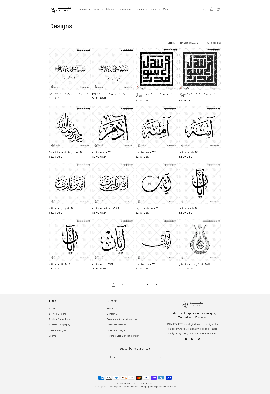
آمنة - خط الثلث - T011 (146, 152)
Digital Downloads (116, 324)
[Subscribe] (159, 357)
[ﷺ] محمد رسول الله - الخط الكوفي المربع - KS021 (198, 94)
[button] (84, 9)
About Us (112, 308)
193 (148, 284)
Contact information (166, 387)
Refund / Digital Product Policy (123, 335)
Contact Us (113, 313)
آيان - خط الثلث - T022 (102, 264)
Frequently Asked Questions (122, 319)
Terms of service (131, 387)
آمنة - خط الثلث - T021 (189, 152)
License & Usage (116, 330)
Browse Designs (57, 313)
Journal (53, 335)
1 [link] (114, 284)
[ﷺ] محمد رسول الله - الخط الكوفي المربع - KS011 (155, 94)
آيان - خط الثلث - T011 (189, 208)
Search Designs (57, 330)
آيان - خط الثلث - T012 (59, 264)
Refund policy (101, 387)
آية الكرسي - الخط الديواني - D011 (194, 264)
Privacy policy (115, 387)
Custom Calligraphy (59, 324)
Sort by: (172, 43)
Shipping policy (148, 387)
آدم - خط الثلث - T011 (102, 152)
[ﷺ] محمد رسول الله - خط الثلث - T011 (67, 152)
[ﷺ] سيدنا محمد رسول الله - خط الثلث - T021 (69, 93)
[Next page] (156, 284)
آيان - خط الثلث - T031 (146, 264)
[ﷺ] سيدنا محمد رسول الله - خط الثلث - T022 (113, 93)
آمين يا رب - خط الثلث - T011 (62, 208)
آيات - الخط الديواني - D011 (148, 208)
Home (52, 308)
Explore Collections (59, 319)
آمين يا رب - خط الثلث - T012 (105, 208)
